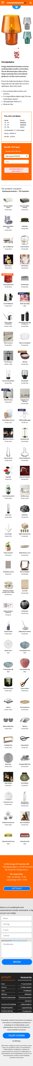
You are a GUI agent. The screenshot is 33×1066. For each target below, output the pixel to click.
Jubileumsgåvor (26, 1004)
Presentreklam (26, 984)
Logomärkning (27, 1008)
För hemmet (24, 191)
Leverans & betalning (8, 1004)
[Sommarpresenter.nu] (16, 2)
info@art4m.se (22, 870)
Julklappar (28, 994)
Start (3, 984)
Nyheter (4, 994)
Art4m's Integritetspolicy (19, 940)
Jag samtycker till (14, 940)
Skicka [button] (17, 962)
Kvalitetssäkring (7, 1011)
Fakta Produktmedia (8, 997)
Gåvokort (28, 1001)
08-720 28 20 (10, 870)
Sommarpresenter (9, 191)
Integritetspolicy (7, 1007)
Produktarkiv (27, 1011)
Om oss (4, 987)
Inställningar (16, 1041)
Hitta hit (17, 888)
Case (3, 991)
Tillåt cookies (16, 1035)
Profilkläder (28, 991)
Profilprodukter (26, 987)
